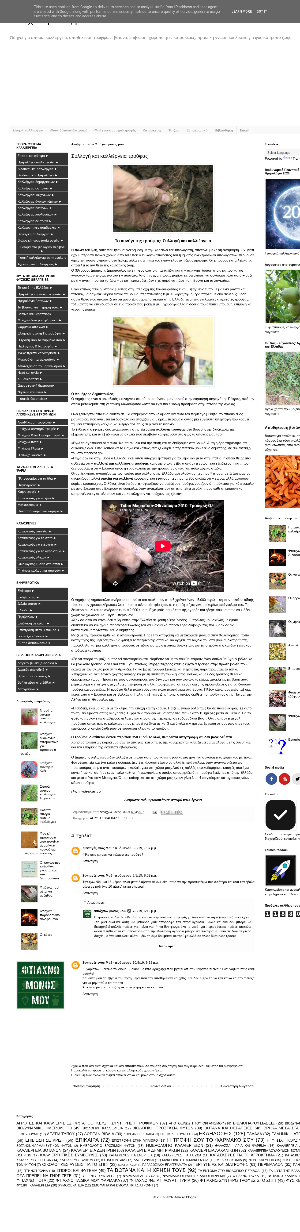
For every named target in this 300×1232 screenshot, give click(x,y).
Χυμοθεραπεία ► (30, 379)
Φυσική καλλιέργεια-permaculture (42, 257)
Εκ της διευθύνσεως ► (34, 643)
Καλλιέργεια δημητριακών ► (38, 182)
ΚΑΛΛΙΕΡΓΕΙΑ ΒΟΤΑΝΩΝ (38, 1150)
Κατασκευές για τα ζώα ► (36, 498)
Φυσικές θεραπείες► (33, 398)
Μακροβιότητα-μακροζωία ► (39, 359)
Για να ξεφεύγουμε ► (33, 636)
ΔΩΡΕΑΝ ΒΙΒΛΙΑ (99, 1134)
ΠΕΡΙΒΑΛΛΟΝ (270, 1164)
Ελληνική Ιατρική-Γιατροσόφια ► (41, 333)
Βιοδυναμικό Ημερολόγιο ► (38, 175)
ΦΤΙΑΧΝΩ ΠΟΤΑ (31, 1180)
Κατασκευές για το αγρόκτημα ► (41, 551)
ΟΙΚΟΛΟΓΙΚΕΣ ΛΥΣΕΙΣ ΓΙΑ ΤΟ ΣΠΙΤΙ (75, 1164)
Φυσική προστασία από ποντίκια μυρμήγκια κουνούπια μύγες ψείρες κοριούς (40, 843)
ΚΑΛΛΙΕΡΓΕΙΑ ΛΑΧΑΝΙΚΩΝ (213, 1150)
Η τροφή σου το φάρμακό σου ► (42, 340)
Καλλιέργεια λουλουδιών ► (37, 214)
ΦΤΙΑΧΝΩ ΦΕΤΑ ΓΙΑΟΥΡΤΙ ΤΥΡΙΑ (160, 1180)
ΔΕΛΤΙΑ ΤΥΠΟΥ (61, 1134)
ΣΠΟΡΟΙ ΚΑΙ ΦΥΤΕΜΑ (76, 1170)
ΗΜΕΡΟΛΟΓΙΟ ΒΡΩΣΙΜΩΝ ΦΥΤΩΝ (107, 1145)
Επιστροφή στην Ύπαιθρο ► (39, 630)
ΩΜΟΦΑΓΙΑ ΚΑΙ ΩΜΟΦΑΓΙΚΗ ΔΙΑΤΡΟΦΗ (122, 1185)
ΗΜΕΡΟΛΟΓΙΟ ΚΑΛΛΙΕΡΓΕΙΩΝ (174, 1145)
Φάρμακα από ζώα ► (33, 327)
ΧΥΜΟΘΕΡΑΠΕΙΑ (71, 1185)
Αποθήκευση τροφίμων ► (37, 422)
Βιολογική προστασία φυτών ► (41, 240)
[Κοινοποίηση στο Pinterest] (180, 812)
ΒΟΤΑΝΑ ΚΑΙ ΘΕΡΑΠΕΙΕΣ (228, 1128)
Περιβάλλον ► (28, 617)
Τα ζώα (174, 130)
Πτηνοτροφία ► (29, 485)
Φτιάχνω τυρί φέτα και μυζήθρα (49, 891)
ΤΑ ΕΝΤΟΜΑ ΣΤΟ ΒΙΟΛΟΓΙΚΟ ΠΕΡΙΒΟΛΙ (229, 1171)
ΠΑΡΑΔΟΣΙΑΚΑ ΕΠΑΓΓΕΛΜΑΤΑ (164, 1165)
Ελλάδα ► (25, 610)
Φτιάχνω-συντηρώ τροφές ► (39, 429)
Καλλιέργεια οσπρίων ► (35, 188)
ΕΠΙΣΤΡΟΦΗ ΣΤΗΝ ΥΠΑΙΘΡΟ (135, 1140)
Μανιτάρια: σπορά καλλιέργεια (177, 800)
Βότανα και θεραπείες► (35, 314)
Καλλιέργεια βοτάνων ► (35, 208)
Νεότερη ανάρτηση (86, 1086)
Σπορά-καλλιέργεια (28, 130)
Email (244, 130)
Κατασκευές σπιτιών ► (35, 531)
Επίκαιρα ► (26, 591)
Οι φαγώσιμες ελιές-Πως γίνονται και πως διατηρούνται (50, 870)
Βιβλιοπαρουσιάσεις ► (34, 676)
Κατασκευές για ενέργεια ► (37, 544)
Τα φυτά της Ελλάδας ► (35, 287)
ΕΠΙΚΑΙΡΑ (87, 1140)
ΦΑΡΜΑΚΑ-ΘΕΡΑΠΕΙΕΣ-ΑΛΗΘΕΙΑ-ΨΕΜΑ (194, 1176)
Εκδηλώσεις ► (28, 597)
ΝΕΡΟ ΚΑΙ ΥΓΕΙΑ (261, 1160)
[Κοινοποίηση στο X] (171, 812)
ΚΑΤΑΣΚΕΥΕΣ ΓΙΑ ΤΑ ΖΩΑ (181, 1155)
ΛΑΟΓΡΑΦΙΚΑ (144, 1160)
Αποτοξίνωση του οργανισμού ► (42, 366)
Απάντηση (90, 861)
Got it (261, 11)
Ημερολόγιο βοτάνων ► (35, 301)
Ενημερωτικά (197, 130)
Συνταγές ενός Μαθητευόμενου (106, 848)
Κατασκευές (152, 130)
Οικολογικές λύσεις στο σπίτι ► (41, 564)
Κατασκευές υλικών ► (34, 557)
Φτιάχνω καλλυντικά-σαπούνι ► (41, 570)
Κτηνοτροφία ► (29, 491)
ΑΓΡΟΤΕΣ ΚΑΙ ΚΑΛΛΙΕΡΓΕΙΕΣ (111, 818)
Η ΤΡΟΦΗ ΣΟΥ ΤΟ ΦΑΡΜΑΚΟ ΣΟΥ (210, 1140)
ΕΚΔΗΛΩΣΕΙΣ (215, 1133)
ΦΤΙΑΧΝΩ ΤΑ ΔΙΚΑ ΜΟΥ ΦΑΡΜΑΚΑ (88, 1180)
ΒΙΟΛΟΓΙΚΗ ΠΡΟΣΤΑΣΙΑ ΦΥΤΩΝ (162, 1128)
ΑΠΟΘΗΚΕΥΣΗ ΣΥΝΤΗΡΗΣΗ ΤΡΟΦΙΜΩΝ (120, 1123)
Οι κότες (46, 934)
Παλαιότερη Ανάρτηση (237, 1086)
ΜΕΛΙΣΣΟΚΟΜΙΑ (229, 1160)
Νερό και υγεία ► (30, 372)
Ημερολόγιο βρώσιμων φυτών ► (42, 294)
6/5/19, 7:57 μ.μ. (145, 848)
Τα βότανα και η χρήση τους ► (40, 307)
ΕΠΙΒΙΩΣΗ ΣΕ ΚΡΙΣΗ (44, 1140)
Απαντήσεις (96, 902)
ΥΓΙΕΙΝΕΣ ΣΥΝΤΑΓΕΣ (98, 1176)
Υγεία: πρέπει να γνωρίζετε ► (39, 353)
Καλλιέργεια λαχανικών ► (36, 195)
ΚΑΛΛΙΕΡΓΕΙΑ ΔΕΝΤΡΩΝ (93, 1150)
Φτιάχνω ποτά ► (30, 442)
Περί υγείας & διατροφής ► (37, 346)
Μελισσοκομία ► (30, 505)
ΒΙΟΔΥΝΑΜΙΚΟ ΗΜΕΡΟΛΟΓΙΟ (44, 1128)
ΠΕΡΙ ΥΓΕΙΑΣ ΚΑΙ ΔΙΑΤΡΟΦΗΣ (220, 1164)
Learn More (242, 11)
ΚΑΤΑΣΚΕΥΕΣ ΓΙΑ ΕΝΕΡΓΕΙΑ (131, 1155)
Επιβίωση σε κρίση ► (34, 623)
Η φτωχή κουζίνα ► (32, 455)
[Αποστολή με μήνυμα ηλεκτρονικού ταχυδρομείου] (163, 812)
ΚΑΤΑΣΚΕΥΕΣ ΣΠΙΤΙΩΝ (33, 1160)
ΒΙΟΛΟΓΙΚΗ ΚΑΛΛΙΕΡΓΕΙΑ (103, 1128)
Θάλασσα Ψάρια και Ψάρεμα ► (40, 511)
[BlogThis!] (167, 812)
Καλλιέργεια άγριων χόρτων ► (40, 201)
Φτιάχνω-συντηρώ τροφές (115, 130)
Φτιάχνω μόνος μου (110, 911)
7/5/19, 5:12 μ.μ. (145, 911)
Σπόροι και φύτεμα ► (33, 156)
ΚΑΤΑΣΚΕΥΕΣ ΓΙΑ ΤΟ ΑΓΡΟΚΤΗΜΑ (242, 1155)
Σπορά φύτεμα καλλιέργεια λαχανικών (48, 792)
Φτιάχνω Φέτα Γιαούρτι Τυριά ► (41, 435)
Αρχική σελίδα (160, 1086)
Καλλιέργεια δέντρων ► (35, 221)
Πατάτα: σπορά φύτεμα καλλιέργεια (48, 816)
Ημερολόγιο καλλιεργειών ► (38, 162)
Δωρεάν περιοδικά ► (33, 669)
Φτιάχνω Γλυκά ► (31, 448)
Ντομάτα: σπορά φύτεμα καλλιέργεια (48, 716)
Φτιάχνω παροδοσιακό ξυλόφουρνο (50, 915)
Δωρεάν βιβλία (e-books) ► (38, 663)
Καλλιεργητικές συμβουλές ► (39, 227)
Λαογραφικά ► (28, 689)
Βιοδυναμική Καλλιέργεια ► (38, 169)
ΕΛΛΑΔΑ (254, 1134)
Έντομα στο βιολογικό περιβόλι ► (42, 249)
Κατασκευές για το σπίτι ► (37, 538)
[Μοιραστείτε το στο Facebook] (176, 812)
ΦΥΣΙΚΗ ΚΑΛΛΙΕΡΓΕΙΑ (33, 1185)
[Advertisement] (157, 86)
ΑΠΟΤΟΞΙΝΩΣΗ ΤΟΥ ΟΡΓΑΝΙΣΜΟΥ (196, 1123)
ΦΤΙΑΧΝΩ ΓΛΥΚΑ (246, 1176)
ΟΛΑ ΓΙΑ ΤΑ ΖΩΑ (127, 1164)
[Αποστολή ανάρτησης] (154, 812)
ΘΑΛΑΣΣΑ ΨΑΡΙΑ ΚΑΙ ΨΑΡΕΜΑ (240, 1145)
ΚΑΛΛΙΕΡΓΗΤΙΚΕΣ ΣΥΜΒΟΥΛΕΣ (69, 1155)
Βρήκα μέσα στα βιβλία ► (36, 682)
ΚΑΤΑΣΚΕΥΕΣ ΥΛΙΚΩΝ (76, 1160)
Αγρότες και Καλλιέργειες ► (38, 264)
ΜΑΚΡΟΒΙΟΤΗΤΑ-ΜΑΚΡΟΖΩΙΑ (185, 1160)
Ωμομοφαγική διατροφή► (36, 385)
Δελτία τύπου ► (29, 603)
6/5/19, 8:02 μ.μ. (145, 875)
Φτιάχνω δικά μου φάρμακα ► (40, 320)
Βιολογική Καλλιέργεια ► (36, 234)
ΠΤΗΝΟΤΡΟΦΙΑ (36, 1171)
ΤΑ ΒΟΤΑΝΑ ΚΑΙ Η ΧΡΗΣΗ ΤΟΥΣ (146, 1170)
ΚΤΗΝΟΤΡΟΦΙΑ (113, 1160)
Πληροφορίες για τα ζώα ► (37, 478)
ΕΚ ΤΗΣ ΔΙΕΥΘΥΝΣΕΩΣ (176, 1134)
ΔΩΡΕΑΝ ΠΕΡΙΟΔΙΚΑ (139, 1134)
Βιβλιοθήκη (224, 130)
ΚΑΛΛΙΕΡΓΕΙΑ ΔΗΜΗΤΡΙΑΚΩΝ (152, 1150)
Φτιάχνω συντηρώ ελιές (46, 767)
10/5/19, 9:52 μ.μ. (146, 962)
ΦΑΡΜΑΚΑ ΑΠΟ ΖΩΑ (139, 1176)
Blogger (191, 1197)
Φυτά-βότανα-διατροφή (68, 130)
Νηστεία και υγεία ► (32, 392)
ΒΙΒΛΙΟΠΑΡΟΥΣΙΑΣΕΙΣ (254, 1123)
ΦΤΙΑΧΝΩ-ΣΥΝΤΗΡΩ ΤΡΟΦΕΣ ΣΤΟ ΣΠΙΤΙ (238, 1180)
